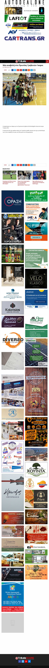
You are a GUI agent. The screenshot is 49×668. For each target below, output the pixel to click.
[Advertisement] (24, 51)
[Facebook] (19, 661)
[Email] (29, 661)
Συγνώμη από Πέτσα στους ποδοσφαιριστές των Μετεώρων (9, 182)
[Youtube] (26, 661)
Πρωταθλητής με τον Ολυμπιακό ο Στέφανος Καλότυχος (38, 182)
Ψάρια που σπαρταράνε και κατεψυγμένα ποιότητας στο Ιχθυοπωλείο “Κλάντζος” (24, 183)
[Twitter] (23, 661)
